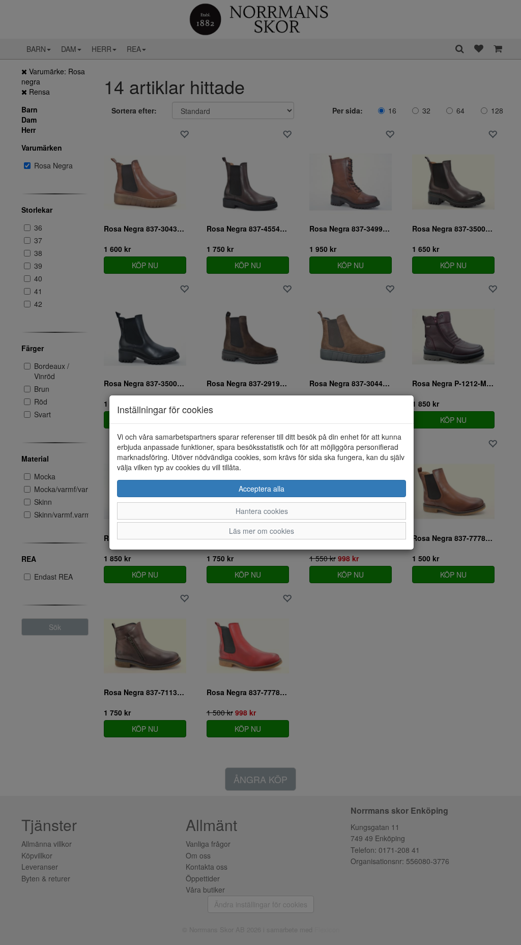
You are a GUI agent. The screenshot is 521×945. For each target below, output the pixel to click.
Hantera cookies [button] (262, 511)
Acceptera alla (261, 488)
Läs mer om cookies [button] (261, 531)
